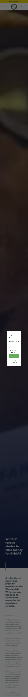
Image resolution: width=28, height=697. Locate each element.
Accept (14, 356)
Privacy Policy (12, 352)
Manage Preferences (14, 361)
